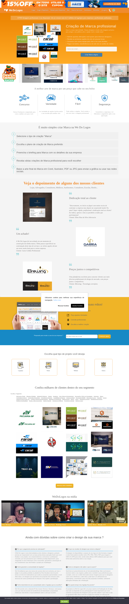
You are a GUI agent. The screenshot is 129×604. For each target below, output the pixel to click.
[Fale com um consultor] (115, 10)
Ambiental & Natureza (42, 396)
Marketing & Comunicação (55, 399)
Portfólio (96, 10)
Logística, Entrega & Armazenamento (39, 399)
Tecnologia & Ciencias (69, 400)
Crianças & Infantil (70, 397)
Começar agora (104, 336)
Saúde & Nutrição (47, 400)
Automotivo (96, 396)
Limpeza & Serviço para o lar (23, 399)
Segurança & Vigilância (57, 400)
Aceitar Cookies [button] (77, 305)
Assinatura (87, 10)
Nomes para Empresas (57, 10)
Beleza (101, 396)
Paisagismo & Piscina (85, 399)
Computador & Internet (21, 397)
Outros (76, 399)
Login (104, 10)
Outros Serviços (77, 10)
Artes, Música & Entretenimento (66, 396)
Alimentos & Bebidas (31, 396)
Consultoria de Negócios (46, 397)
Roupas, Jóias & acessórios (35, 400)
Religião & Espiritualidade (22, 400)
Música (72, 399)
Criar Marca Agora (91, 55)
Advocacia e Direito (20, 396)
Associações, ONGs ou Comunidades (83, 396)
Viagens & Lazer (79, 400)
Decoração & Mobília (80, 397)
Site (68, 10)
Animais (50, 396)
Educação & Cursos (91, 397)
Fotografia (99, 397)
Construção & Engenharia (34, 397)
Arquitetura (55, 396)
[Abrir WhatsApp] (5, 599)
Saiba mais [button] (57, 300)
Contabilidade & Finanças (59, 397)
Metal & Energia (66, 399)
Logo (33, 10)
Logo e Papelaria (42, 10)
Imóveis (105, 397)
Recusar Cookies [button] (63, 305)
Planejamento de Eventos (96, 399)
